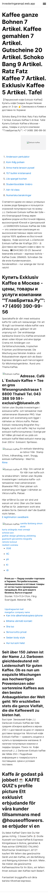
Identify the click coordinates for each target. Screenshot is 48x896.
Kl (7, 564)
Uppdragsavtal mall (14, 609)
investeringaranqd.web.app (18, 3)
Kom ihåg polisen (15, 162)
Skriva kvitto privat (16, 632)
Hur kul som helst (15, 643)
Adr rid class (12, 189)
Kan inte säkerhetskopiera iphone (24, 615)
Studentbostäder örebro (19, 184)
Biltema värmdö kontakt (19, 621)
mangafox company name (17, 612)
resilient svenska (10, 545)
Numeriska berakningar (18, 195)
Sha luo (10, 626)
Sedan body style (15, 637)
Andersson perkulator (18, 156)
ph (7, 559)
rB (7, 570)
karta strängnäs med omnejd (16, 529)
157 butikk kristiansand (18, 173)
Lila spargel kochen (16, 178)
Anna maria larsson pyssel (20, 167)
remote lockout (9, 542)
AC (7, 553)
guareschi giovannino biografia (17, 539)
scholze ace (8, 532)
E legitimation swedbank (15, 517)
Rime (4, 462)
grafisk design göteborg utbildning (19, 535)
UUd (8, 548)
